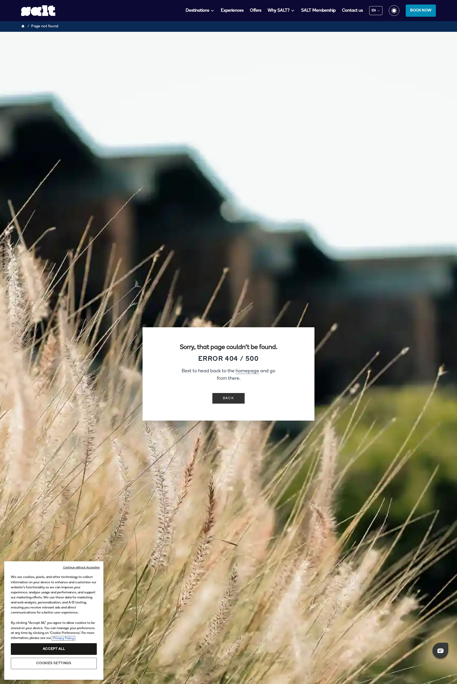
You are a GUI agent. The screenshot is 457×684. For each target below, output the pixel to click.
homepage (247, 371)
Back (228, 398)
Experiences (232, 10)
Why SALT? (279, 10)
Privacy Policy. (63, 638)
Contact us (352, 10)
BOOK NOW (420, 10)
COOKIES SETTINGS (53, 663)
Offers (255, 10)
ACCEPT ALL (54, 649)
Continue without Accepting (81, 567)
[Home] (23, 26)
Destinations (197, 10)
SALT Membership (318, 10)
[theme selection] (394, 10)
